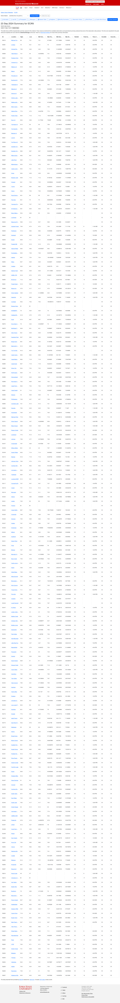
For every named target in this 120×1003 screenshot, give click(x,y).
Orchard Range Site (16, 49)
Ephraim (13, 519)
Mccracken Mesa (15, 581)
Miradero (13, 953)
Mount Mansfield (15, 213)
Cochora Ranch (15, 789)
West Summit (14, 576)
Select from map (45, 15)
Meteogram (33, 19)
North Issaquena (15, 372)
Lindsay (13, 44)
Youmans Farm (15, 204)
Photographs (23, 19)
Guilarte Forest (15, 226)
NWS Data (54, 7)
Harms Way (14, 692)
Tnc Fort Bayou (15, 350)
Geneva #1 (14, 93)
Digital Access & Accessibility (88, 996)
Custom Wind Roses (101, 19)
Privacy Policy (85, 995)
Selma (13, 731)
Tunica (13, 186)
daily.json (32, 979)
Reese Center (14, 430)
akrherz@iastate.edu (44, 992)
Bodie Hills (14, 887)
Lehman (13, 439)
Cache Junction (15, 563)
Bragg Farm (14, 341)
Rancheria (13, 971)
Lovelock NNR (15, 479)
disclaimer (96, 4)
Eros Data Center (15, 324)
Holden (13, 523)
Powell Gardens (15, 284)
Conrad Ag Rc (14, 483)
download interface (45, 32)
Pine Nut (13, 594)
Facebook (64, 987)
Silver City (13, 368)
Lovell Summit (14, 603)
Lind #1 (13, 138)
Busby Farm (14, 918)
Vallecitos (13, 962)
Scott (12, 319)
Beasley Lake (14, 177)
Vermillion (13, 674)
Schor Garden (14, 293)
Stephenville (14, 851)
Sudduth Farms (15, 745)
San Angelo (14, 838)
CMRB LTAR (14, 816)
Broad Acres (14, 736)
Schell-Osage (14, 807)
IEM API (21, 979)
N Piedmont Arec (15, 208)
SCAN (15, 12)
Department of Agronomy (24, 993)
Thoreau (13, 957)
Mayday (13, 457)
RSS (63, 998)
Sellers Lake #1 (15, 98)
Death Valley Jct (15, 793)
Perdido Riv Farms (15, 754)
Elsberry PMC (14, 909)
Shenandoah (14, 377)
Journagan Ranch (15, 811)
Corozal (13, 785)
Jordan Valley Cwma (16, 612)
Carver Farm (14, 913)
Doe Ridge (14, 798)
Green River (14, 541)
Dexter (13, 239)
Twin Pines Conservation (17, 926)
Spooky (13, 656)
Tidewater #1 (14, 84)
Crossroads (14, 443)
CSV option (42, 979)
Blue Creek (14, 559)
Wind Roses (89, 19)
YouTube (64, 996)
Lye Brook (13, 217)
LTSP (12, 944)
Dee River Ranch (15, 723)
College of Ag (22, 991)
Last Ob (14, 19)
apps (102, 4)
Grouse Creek (14, 665)
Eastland (13, 536)
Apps (26, 7)
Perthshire (13, 231)
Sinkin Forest (14, 949)
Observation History (77, 19)
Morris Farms (14, 740)
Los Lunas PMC (15, 705)
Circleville (13, 514)
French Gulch (14, 900)
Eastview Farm (15, 337)
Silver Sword (14, 421)
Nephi (12, 567)
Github (63, 993)
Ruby (12, 940)
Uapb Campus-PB (15, 355)
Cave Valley (14, 669)
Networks (47, 7)
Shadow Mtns (14, 776)
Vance (12, 191)
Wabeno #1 (14, 67)
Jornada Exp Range (16, 700)
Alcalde (13, 714)
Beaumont (13, 869)
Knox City (13, 842)
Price (12, 545)
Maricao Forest (15, 40)
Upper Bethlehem (15, 510)
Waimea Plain (14, 417)
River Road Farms (15, 758)
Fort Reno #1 (14, 142)
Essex (12, 771)
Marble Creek (14, 616)
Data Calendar (113, 19)
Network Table (42, 19)
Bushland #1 (14, 80)
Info (42, 7)
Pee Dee (13, 200)
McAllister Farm (15, 328)
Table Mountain (15, 53)
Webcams (68, 7)
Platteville (13, 820)
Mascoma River (15, 222)
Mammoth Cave (15, 346)
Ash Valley (14, 882)
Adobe (13, 966)
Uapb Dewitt (14, 390)
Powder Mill (14, 244)
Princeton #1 (14, 76)
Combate (13, 302)
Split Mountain (14, 638)
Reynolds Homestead (16, 381)
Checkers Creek (15, 878)
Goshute (13, 687)
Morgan (13, 550)
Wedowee (13, 727)
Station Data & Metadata (7, 12)
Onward (13, 182)
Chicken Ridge (15, 621)
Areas (30, 7)
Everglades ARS (15, 253)
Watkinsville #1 (15, 102)
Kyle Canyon (14, 585)
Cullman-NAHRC (15, 465)
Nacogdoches (14, 935)
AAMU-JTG (14, 275)
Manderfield (14, 647)
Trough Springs (15, 590)
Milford (13, 532)
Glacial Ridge (14, 248)
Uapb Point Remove (16, 386)
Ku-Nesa (13, 607)
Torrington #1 (14, 124)
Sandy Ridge (14, 452)
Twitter (63, 990)
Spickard (13, 235)
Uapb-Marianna (15, 359)
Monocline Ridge (15, 895)
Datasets (36, 7)
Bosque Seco (14, 306)
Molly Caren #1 (15, 107)
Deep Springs (14, 780)
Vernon (13, 847)
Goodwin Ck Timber (16, 151)
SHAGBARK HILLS (16, 310)
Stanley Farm (14, 271)
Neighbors (52, 19)
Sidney (13, 497)
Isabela (13, 257)
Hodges (13, 266)
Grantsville (14, 629)
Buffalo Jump (14, 625)
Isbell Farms (14, 718)
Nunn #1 (13, 120)
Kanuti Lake (14, 873)
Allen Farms (14, 333)
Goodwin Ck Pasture (16, 146)
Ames (12, 173)
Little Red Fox (14, 643)
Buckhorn (13, 891)
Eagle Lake (14, 802)
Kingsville (13, 864)
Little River (14, 160)
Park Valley (14, 634)
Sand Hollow (14, 660)
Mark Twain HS (15, 922)
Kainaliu (13, 408)
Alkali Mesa (14, 572)
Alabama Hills (14, 975)
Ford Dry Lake (14, 767)
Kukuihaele (14, 412)
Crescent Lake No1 (16, 62)
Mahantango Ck (15, 164)
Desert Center (14, 762)
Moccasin (13, 492)
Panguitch (13, 652)
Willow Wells (14, 448)
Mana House (14, 426)
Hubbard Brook (15, 315)
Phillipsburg (14, 399)
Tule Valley (14, 678)
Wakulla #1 (14, 89)
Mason (13, 71)
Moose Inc (13, 288)
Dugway (13, 696)
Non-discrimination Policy (87, 993)
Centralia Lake (15, 403)
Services (61, 7)
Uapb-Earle (14, 364)
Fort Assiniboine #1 (16, 129)
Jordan (13, 501)
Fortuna (13, 505)
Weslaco (13, 860)
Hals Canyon (14, 683)
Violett (12, 488)
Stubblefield (14, 904)
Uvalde (13, 855)
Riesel (13, 833)
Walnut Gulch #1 (15, 155)
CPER (13, 824)
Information (6, 19)
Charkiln (13, 598)
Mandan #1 (14, 133)
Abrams (13, 395)
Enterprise (13, 528)
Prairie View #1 (15, 115)
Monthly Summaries (64, 19)
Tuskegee (13, 474)
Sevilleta (13, 709)
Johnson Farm (14, 461)
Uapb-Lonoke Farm (16, 169)
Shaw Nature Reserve (16, 931)
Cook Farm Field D (16, 829)
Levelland (13, 434)
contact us (88, 4)
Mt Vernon (13, 279)
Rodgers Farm (14, 58)
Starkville (13, 297)
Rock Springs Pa (15, 195)
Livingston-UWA (15, 470)
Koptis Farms (14, 749)
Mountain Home (15, 554)
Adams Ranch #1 (15, 111)
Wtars (12, 262)
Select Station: (4, 15)
